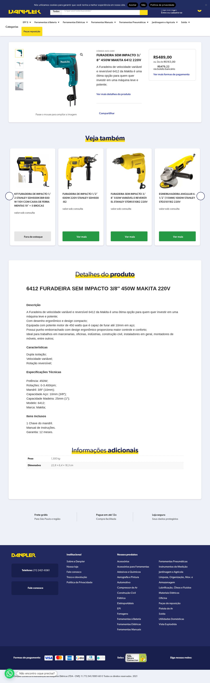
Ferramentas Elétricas (74, 22)
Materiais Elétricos (169, 593)
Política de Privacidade (79, 582)
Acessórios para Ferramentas (133, 567)
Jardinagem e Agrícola (163, 22)
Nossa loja (72, 567)
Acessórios (123, 561)
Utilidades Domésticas (171, 619)
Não (143, 5)
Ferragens (122, 614)
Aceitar (132, 5)
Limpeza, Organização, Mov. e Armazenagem (176, 580)
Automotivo (123, 582)
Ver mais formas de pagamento (171, 74)
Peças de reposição (169, 603)
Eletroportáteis (125, 603)
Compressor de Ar (127, 588)
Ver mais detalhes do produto (113, 94)
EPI (119, 608)
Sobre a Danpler (76, 561)
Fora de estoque (33, 236)
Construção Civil (126, 593)
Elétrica (121, 598)
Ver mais (82, 236)
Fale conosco (74, 572)
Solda (184, 22)
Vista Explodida (168, 624)
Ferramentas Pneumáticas (132, 22)
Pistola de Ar (166, 608)
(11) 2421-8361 (36, 570)
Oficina (163, 598)
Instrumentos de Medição (173, 567)
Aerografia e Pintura (128, 577)
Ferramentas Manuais (102, 22)
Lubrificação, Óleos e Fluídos (175, 588)
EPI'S (25, 22)
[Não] (206, 5)
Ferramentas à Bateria (45, 22)
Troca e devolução (77, 577)
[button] (81, 55)
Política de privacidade (162, 5)
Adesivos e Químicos (129, 572)
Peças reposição (32, 31)
